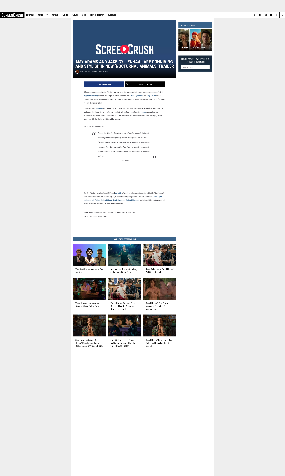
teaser (143, 112)
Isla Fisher (96, 200)
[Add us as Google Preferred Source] (260, 15)
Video (84, 15)
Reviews (55, 15)
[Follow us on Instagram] (265, 15)
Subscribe (112, 15)
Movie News (97, 216)
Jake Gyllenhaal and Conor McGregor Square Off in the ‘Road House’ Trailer (122, 343)
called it (118, 193)
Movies (40, 15)
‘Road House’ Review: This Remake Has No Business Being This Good (122, 306)
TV (47, 15)
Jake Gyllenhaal (137, 96)
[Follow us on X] (282, 15)
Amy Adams (151, 96)
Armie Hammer (119, 200)
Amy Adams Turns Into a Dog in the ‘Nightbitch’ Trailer (123, 270)
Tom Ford (99, 108)
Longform (30, 15)
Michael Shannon (132, 200)
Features (75, 15)
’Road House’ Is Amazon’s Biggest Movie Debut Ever (87, 304)
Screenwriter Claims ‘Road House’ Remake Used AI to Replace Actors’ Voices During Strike (89, 343)
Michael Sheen (106, 200)
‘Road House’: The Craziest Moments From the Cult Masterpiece (158, 306)
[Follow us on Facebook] (276, 15)
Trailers (65, 15)
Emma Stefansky (85, 71)
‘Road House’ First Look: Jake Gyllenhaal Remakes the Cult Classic (159, 343)
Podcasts (101, 15)
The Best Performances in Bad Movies (89, 270)
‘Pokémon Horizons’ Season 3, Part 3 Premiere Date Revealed (195, 47)
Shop (92, 15)
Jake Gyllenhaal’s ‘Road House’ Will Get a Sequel (160, 270)
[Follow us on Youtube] (271, 15)
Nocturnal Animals (91, 96)
